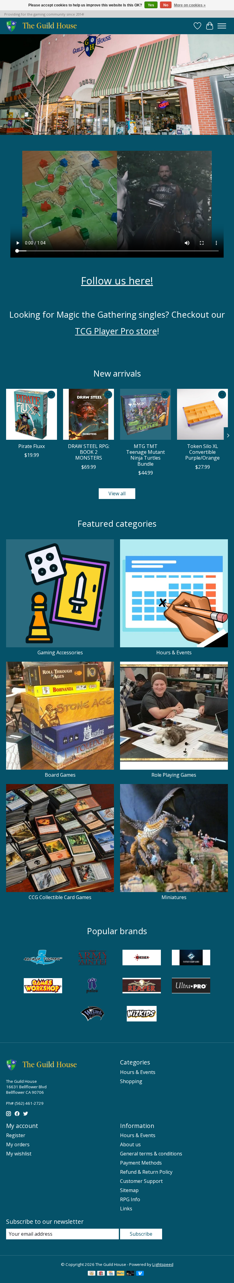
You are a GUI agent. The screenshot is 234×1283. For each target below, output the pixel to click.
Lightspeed (162, 1264)
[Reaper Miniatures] (142, 986)
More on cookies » (190, 5)
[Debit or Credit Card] (130, 1274)
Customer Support (141, 1181)
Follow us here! (117, 280)
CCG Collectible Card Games (60, 897)
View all (117, 493)
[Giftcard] (101, 1274)
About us (130, 1144)
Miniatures (173, 897)
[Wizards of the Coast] (92, 1014)
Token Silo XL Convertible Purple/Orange (202, 452)
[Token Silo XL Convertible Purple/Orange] (202, 414)
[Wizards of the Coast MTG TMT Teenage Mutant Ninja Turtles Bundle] (145, 414)
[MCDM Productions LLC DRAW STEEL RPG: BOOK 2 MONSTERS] (88, 414)
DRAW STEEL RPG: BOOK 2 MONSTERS (88, 452)
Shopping (131, 1081)
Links (126, 1208)
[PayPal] (121, 1274)
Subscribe (141, 1234)
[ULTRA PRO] (191, 986)
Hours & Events (174, 652)
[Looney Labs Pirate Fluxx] (31, 414)
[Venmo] (140, 1274)
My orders (18, 1144)
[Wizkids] (142, 1014)
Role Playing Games (173, 775)
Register (15, 1135)
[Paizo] (92, 986)
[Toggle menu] (222, 26)
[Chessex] (142, 958)
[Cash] (91, 1274)
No (165, 5)
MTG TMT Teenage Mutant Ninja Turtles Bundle (145, 455)
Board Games (60, 775)
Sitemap (129, 1190)
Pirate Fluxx (31, 446)
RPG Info (130, 1199)
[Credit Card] (111, 1274)
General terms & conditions (151, 1153)
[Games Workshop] (43, 986)
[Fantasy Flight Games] (191, 958)
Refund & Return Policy (146, 1172)
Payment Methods (141, 1162)
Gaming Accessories (60, 652)
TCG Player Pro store (116, 331)
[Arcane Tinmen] (43, 958)
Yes (151, 5)
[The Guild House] (43, 26)
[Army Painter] (92, 958)
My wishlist (18, 1153)
